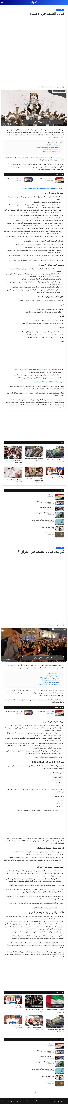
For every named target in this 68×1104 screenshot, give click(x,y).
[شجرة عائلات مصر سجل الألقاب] (59, 180)
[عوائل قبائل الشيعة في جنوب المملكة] (34, 451)
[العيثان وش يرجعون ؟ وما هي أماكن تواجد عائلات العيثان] (34, 472)
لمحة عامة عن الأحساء (52, 145)
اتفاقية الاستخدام (24, 1101)
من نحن (12, 1101)
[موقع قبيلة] (34, 2)
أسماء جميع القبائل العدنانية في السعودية (44, 513)
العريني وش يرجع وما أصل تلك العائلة (13, 178)
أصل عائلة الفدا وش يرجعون (47, 507)
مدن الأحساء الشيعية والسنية (50, 151)
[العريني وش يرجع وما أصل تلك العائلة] (28, 179)
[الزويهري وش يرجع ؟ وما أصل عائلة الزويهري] (59, 522)
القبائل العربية (60, 9)
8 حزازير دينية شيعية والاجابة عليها (14, 479)
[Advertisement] (34, 50)
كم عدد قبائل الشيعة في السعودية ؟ (55, 459)
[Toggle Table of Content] (60, 142)
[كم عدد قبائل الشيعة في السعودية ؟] (55, 452)
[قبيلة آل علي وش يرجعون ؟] (59, 528)
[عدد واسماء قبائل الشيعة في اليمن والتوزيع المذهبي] (13, 452)
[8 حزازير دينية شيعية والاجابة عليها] (13, 472)
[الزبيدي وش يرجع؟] (59, 534)
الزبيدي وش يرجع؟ (49, 532)
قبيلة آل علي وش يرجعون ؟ (47, 527)
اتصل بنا (17, 1101)
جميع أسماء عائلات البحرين (57, 477)
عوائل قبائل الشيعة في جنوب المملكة (34, 458)
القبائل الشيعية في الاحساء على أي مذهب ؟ (46, 147)
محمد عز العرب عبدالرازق (55, 86)
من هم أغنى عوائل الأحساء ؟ (50, 149)
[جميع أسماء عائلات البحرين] (55, 471)
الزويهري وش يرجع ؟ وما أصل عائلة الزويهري (43, 520)
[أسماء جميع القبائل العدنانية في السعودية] (59, 515)
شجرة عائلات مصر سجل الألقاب (46, 178)
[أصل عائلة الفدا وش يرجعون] (59, 509)
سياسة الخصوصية (6, 1101)
